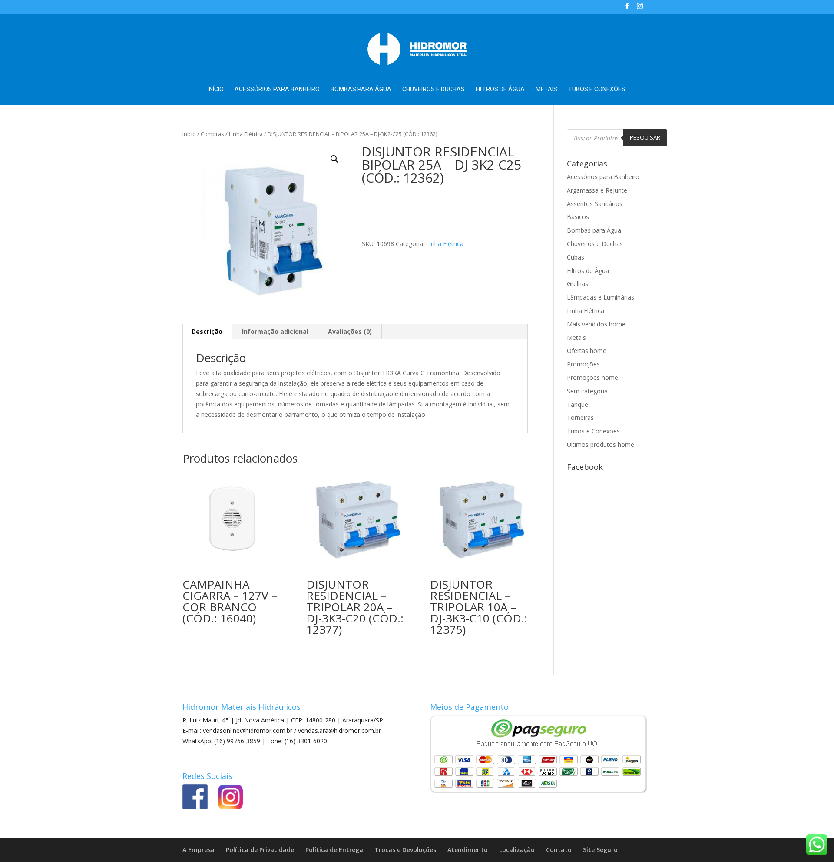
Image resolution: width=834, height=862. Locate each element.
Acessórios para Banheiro (277, 89)
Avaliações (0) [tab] (350, 331)
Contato (559, 849)
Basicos (578, 217)
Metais (546, 89)
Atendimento (467, 849)
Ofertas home (586, 350)
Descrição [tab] (207, 331)
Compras (212, 134)
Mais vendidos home (596, 324)
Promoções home (592, 377)
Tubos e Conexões (597, 89)
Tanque (577, 404)
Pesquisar (645, 137)
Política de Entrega (334, 849)
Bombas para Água (361, 89)
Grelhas (577, 284)
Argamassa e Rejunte (597, 190)
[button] (334, 159)
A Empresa (198, 849)
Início (216, 89)
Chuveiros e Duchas (433, 89)
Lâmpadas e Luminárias (600, 297)
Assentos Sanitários (594, 204)
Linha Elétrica (246, 134)
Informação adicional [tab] (275, 331)
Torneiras (580, 417)
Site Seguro (600, 849)
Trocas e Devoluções (405, 849)
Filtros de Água (500, 89)
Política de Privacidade (260, 849)
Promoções (583, 364)
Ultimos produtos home (600, 444)
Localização (517, 849)
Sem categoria (587, 391)
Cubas (575, 257)
